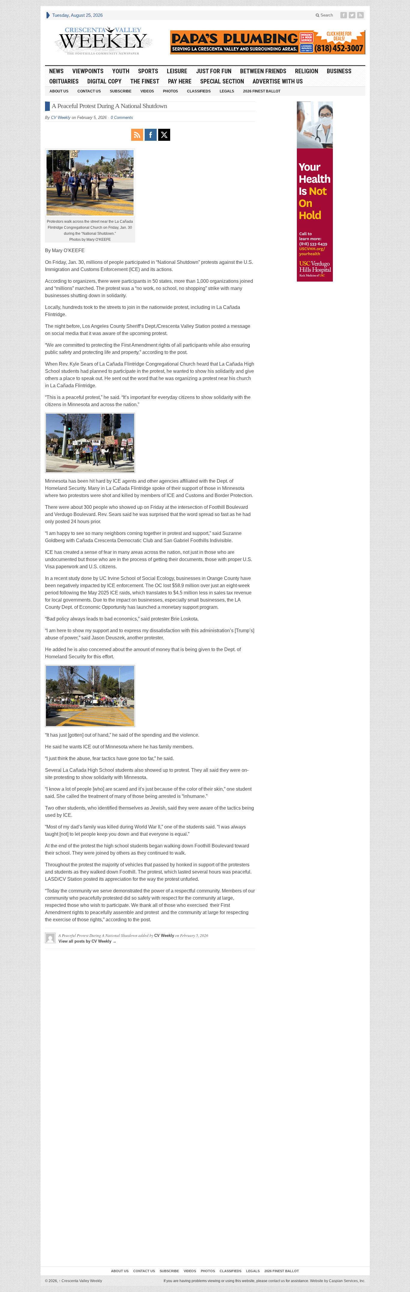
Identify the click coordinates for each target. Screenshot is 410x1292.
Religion (306, 71)
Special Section (222, 81)
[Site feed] (361, 15)
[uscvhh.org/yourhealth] (315, 191)
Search (326, 15)
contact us (276, 1281)
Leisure (177, 71)
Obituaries (64, 81)
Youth (120, 71)
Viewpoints (88, 71)
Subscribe (120, 91)
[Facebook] (344, 15)
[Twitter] (352, 15)
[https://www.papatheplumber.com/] (267, 42)
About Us (59, 91)
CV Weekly (61, 117)
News (56, 71)
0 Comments (122, 117)
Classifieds (199, 91)
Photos (170, 91)
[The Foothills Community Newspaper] (103, 41)
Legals (227, 91)
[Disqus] (150, 1028)
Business (339, 71)
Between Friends (263, 71)
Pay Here (179, 81)
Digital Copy (104, 81)
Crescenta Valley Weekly (80, 1281)
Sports (148, 71)
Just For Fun (213, 71)
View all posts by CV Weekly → (87, 941)
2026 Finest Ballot (261, 91)
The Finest (144, 81)
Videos (147, 91)
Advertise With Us (278, 81)
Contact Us (89, 91)
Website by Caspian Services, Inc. (337, 1281)
